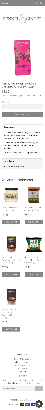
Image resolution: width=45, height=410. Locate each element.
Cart (41, 3)
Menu (7, 3)
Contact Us (22, 371)
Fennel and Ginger (23, 400)
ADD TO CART (11, 222)
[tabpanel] (22, 144)
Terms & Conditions (22, 359)
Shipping (17, 95)
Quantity (5, 102)
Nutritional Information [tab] (14, 166)
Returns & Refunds (22, 365)
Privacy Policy (22, 368)
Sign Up (39, 389)
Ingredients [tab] (9, 161)
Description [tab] (9, 127)
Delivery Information (22, 362)
